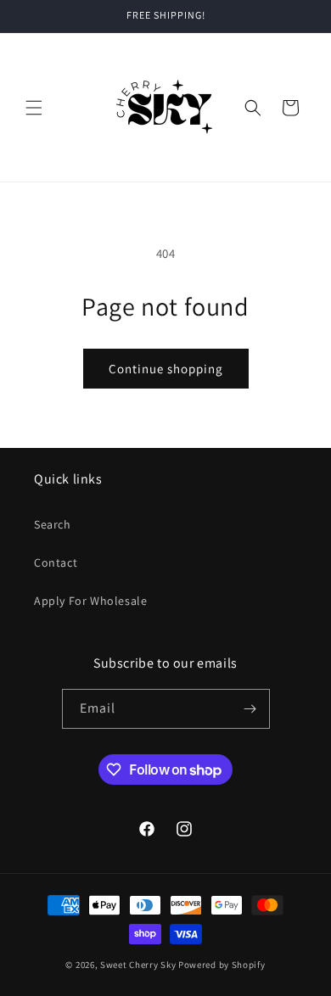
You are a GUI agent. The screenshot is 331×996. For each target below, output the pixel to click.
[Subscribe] (250, 709)
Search (52, 524)
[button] (34, 107)
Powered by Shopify (222, 965)
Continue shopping (166, 369)
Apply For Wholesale (90, 600)
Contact (55, 562)
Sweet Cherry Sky (138, 965)
